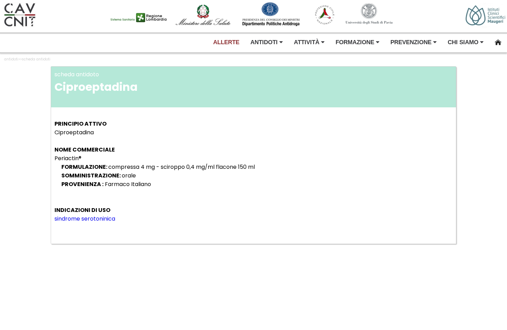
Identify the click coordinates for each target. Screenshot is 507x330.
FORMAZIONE (356, 42)
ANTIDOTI (264, 42)
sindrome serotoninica (84, 219)
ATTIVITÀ (307, 42)
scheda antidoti (36, 59)
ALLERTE (226, 42)
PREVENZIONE (411, 42)
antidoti (11, 59)
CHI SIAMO (464, 42)
